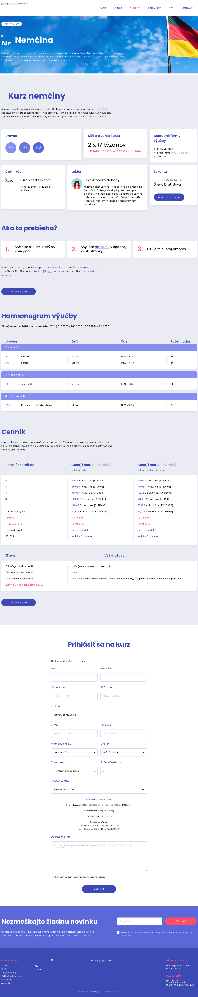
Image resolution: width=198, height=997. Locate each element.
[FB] (180, 981)
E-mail (55, 725)
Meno (54, 668)
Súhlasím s (80, 877)
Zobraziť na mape (169, 197)
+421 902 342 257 (174, 969)
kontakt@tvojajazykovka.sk (49, 271)
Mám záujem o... (61, 743)
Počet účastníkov (111, 762)
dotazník (102, 247)
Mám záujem (19, 291)
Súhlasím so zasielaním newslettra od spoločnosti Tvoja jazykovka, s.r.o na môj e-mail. (157, 934)
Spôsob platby (60, 781)
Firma (82, 661)
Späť (12, 24)
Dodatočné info (61, 836)
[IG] (180, 985)
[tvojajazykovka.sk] (15, 8)
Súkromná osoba (63, 661)
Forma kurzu (59, 762)
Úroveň (105, 743)
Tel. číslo (105, 725)
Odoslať (99, 889)
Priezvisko (106, 668)
